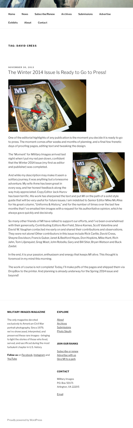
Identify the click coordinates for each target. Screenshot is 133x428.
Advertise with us (66, 355)
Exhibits (13, 22)
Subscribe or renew (67, 351)
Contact (42, 22)
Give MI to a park (66, 358)
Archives (66, 14)
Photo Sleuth (64, 331)
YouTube (12, 358)
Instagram (39, 354)
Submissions (85, 14)
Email (60, 394)
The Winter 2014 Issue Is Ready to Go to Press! (57, 72)
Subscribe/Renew (45, 14)
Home (11, 14)
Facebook (27, 354)
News (25, 14)
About (27, 22)
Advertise (105, 14)
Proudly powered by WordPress (24, 419)
